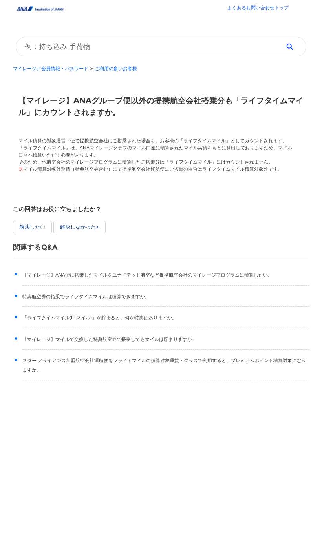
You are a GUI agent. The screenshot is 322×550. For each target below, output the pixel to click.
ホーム (258, 8)
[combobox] (145, 47)
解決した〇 (32, 227)
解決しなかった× (79, 227)
